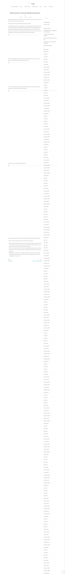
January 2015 (46, 410)
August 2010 (46, 547)
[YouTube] (35, 1)
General (45, 24)
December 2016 (47, 351)
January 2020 (46, 255)
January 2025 (46, 100)
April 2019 (45, 278)
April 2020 (45, 247)
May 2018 (45, 307)
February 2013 (46, 469)
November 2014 (47, 415)
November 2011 (47, 508)
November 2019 (47, 260)
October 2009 (46, 573)
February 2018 (46, 314)
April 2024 (45, 123)
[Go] (44, 18)
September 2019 (47, 265)
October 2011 (46, 511)
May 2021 (45, 214)
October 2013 (46, 449)
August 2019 (46, 268)
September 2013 (47, 451)
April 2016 (45, 371)
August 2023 (46, 144)
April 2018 (45, 309)
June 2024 (46, 118)
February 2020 (46, 253)
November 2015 (47, 384)
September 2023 (47, 141)
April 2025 (45, 92)
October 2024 (46, 108)
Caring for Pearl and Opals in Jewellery (49, 35)
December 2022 (47, 165)
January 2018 (46, 317)
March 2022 (46, 188)
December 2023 (47, 134)
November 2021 (47, 198)
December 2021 (47, 196)
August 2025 (46, 82)
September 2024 (47, 110)
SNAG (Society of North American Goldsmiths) (50, 42)
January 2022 (46, 193)
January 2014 (46, 441)
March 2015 (46, 405)
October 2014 (46, 418)
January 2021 (46, 224)
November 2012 (47, 477)
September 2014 (47, 420)
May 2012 (45, 493)
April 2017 (45, 340)
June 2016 (46, 366)
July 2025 (45, 85)
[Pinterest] (32, 1)
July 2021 (45, 209)
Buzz (45, 6)
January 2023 (46, 162)
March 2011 (46, 529)
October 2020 (46, 232)
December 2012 (47, 475)
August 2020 (46, 237)
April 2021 (45, 216)
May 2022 (45, 183)
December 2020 (47, 227)
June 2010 (46, 552)
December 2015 (47, 382)
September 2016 (47, 358)
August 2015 (46, 392)
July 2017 (45, 333)
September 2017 (47, 327)
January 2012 (46, 503)
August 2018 (46, 299)
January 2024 (46, 131)
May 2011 (45, 524)
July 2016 (45, 364)
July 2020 (45, 240)
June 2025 (46, 87)
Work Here (35, 6)
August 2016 (46, 361)
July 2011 (45, 518)
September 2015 (47, 389)
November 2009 (47, 570)
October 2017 (46, 325)
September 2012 (47, 482)
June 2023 (46, 149)
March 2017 (46, 343)
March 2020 (46, 250)
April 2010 (45, 557)
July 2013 (45, 457)
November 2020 (47, 229)
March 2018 (46, 312)
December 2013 (47, 444)
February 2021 (46, 222)
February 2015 (46, 407)
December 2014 (47, 413)
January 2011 (46, 534)
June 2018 (46, 304)
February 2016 (46, 376)
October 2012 (46, 480)
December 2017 (47, 320)
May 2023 (45, 152)
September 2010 (47, 544)
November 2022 (47, 167)
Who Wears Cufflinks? (48, 45)
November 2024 (47, 105)
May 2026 (45, 59)
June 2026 (46, 56)
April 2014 (45, 433)
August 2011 (46, 516)
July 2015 (45, 395)
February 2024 (46, 129)
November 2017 (47, 322)
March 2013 (46, 467)
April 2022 (45, 185)
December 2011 (47, 506)
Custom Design (14, 6)
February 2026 (46, 67)
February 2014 (46, 438)
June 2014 (46, 428)
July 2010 (45, 549)
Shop (21, 6)
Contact (51, 6)
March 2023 (46, 157)
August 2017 (46, 330)
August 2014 (46, 423)
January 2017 (46, 348)
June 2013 (46, 459)
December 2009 (47, 568)
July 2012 (45, 488)
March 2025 (46, 95)
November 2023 (47, 136)
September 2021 (47, 203)
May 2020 (45, 245)
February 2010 (46, 562)
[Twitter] (31, 1)
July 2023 (45, 147)
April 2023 (45, 154)
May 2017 (45, 338)
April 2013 (45, 464)
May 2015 (45, 400)
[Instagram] (33, 1)
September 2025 (47, 79)
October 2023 (46, 139)
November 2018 (47, 291)
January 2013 (46, 472)
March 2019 (46, 281)
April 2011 (45, 526)
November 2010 (47, 539)
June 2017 (46, 335)
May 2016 (45, 369)
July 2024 (45, 116)
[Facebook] (30, 1)
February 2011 (46, 531)
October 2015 (46, 387)
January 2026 (46, 69)
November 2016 (47, 353)
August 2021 (46, 206)
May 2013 (45, 462)
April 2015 (45, 402)
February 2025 (46, 98)
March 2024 (46, 126)
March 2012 (46, 498)
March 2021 (46, 219)
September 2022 (47, 172)
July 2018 (45, 302)
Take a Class (27, 6)
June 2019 (46, 273)
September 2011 (47, 513)
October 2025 (46, 77)
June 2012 (46, 490)
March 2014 (46, 436)
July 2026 (45, 54)
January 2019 (46, 286)
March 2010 (46, 560)
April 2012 (45, 495)
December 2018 (47, 289)
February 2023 (46, 160)
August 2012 (46, 485)
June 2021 (46, 211)
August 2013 (46, 454)
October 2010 (46, 542)
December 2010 (47, 537)
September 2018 (47, 296)
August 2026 (46, 51)
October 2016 (46, 356)
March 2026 (46, 64)
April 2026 (45, 61)
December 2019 (47, 258)
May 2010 (45, 555)
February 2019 (46, 283)
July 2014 (45, 426)
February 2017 (46, 345)
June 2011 (46, 521)
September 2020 (47, 234)
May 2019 (45, 276)
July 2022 (45, 178)
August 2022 (46, 175)
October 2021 (46, 201)
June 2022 (46, 180)
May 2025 (45, 90)
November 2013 (47, 446)
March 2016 (46, 374)
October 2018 (46, 294)
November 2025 (47, 74)
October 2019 (46, 263)
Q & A (41, 6)
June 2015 (46, 397)
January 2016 (46, 379)
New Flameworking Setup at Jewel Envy (50, 38)
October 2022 (46, 170)
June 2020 (46, 242)
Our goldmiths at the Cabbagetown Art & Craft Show (50, 31)
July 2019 (45, 271)
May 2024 (45, 121)
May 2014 (45, 431)
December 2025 (47, 72)
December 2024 (47, 103)
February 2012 (46, 500)
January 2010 (46, 565)
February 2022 (46, 191)
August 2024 (46, 113)
